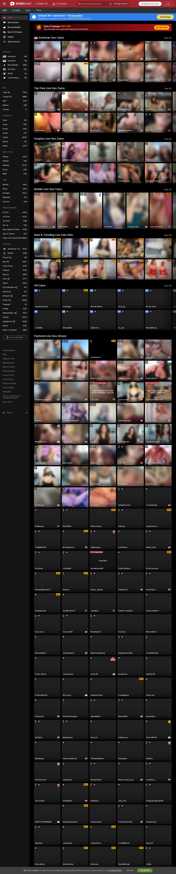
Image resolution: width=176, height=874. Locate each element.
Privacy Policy (8, 375)
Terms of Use (8, 379)
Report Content (9, 367)
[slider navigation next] (169, 61)
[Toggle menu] (4, 3)
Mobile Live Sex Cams (48, 189)
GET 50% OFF (161, 28)
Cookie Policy (115, 870)
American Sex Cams (51, 37)
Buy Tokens (7, 402)
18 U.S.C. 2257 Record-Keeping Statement (12, 397)
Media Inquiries (9, 371)
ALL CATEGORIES (16, 337)
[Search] (110, 4)
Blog (4, 355)
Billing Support (8, 363)
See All (168, 38)
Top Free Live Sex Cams (49, 88)
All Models (7, 392)
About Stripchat (9, 350)
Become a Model (9, 383)
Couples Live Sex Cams (49, 138)
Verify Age (165, 17)
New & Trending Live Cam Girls (53, 235)
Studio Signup (8, 388)
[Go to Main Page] (21, 3)
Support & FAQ (8, 359)
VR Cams (40, 285)
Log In (168, 4)
